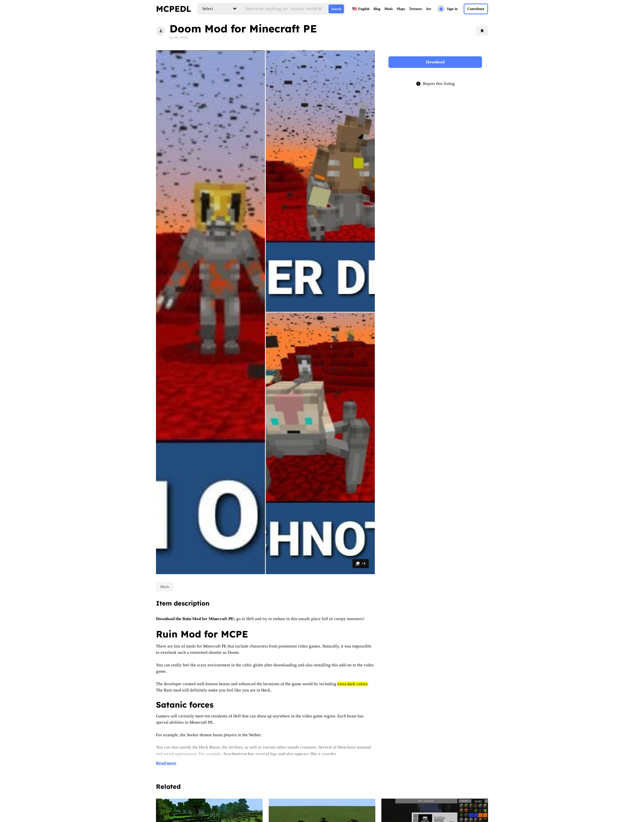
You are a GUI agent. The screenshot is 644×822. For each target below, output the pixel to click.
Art (428, 9)
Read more (166, 763)
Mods (388, 9)
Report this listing (435, 83)
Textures (415, 9)
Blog (377, 9)
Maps (401, 9)
